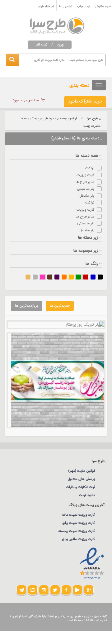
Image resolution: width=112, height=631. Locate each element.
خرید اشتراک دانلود (85, 101)
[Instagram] (44, 590)
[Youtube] (77, 590)
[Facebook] (66, 590)
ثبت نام (41, 44)
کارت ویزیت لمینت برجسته (76, 531)
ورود (60, 44)
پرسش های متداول (81, 479)
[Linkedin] (32, 590)
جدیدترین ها (60, 306)
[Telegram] (21, 590)
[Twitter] (55, 590)
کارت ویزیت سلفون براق (78, 539)
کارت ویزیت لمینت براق (79, 523)
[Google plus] (88, 590)
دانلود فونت (87, 495)
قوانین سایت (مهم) (81, 471)
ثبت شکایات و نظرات (80, 487)
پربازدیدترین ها (26, 306)
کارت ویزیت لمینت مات (78, 515)
